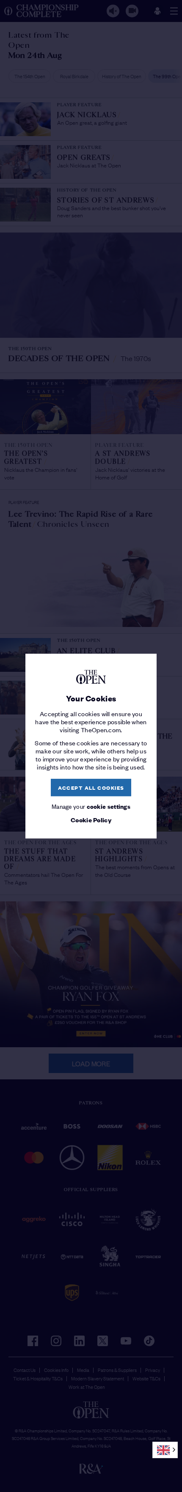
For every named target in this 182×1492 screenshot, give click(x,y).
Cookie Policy (91, 820)
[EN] (165, 1450)
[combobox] (165, 1450)
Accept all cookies (91, 787)
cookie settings (109, 806)
